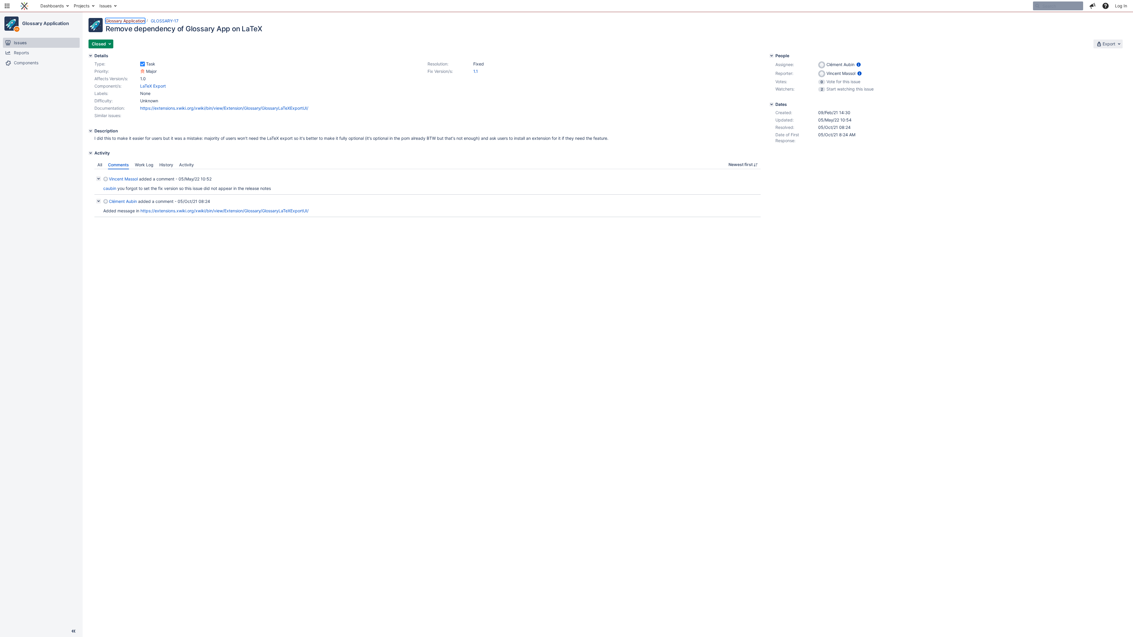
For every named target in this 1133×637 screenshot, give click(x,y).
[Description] (91, 131)
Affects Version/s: (111, 78)
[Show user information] (858, 64)
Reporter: (784, 73)
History (166, 164)
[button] (7, 6)
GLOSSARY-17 (165, 20)
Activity (186, 164)
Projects (81, 5)
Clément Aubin (123, 201)
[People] (771, 56)
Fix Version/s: (440, 71)
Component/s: (108, 85)
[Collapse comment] (98, 178)
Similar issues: (107, 115)
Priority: (101, 71)
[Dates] (771, 104)
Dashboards (52, 5)
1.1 (475, 71)
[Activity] (91, 153)
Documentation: (109, 108)
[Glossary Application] (11, 24)
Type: (99, 63)
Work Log (144, 164)
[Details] (91, 56)
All (99, 164)
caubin (109, 188)
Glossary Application (45, 23)
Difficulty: (103, 100)
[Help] (1105, 6)
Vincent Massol (123, 178)
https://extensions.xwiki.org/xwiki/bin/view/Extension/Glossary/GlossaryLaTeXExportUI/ (224, 108)
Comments (118, 164)
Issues (105, 5)
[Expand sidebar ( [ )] (73, 631)
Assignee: (784, 64)
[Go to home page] (24, 6)
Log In (1121, 5)
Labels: (101, 93)
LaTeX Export (153, 85)
